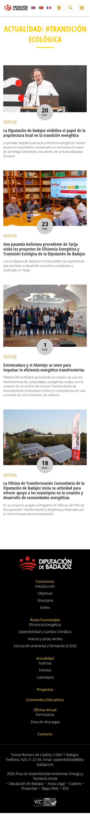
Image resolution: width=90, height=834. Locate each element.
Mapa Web (50, 788)
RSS (65, 788)
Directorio (45, 600)
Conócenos (45, 581)
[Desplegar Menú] (82, 8)
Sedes (45, 607)
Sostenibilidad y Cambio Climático (45, 631)
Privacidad (29, 788)
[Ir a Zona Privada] (59, 8)
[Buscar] (70, 8)
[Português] (41, 8)
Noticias (45, 663)
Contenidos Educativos (45, 699)
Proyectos (45, 689)
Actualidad (45, 658)
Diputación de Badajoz (26, 783)
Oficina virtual (45, 709)
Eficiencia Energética (45, 624)
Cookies (75, 783)
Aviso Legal (56, 783)
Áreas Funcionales (45, 619)
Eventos (45, 670)
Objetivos (45, 593)
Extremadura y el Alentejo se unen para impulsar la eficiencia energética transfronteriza (43, 367)
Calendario (45, 677)
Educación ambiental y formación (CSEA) (45, 645)
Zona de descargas (45, 721)
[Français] (49, 8)
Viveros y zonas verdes (45, 638)
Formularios (45, 714)
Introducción (45, 586)
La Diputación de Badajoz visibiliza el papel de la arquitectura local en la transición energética (44, 132)
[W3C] (45, 802)
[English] (33, 8)
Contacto (45, 734)
